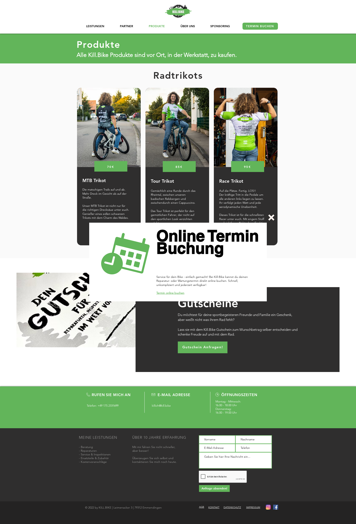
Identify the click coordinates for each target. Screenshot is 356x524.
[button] (271, 217)
